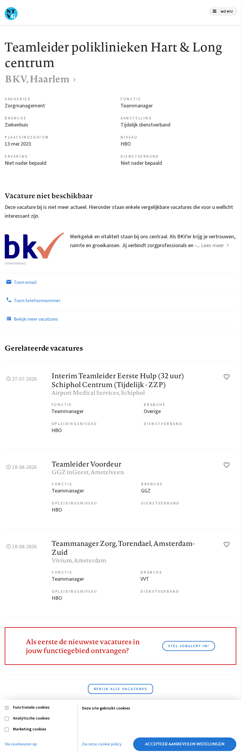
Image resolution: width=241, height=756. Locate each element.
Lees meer (212, 245)
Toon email (25, 282)
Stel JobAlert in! (188, 646)
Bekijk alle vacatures (120, 689)
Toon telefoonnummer (37, 300)
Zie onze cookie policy (102, 744)
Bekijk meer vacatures (35, 319)
